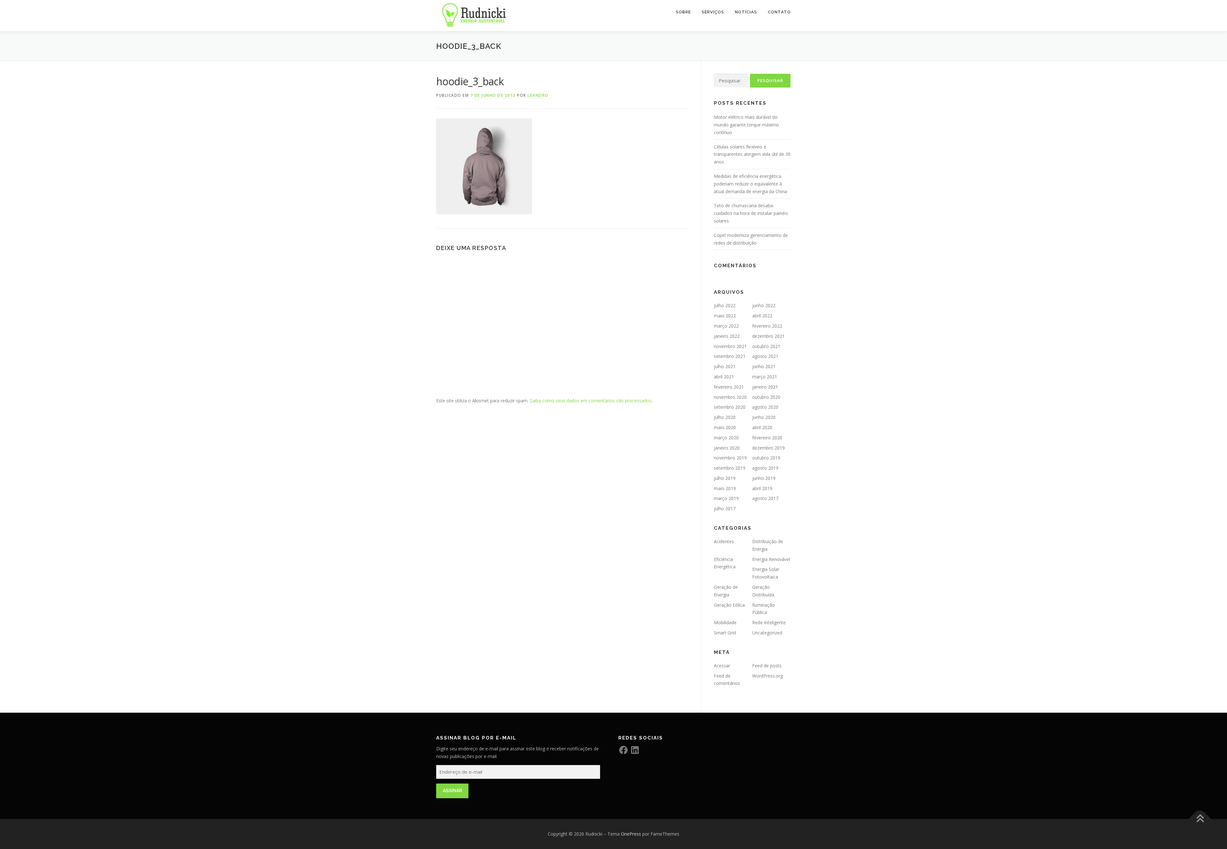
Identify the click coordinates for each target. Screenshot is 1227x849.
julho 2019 (725, 478)
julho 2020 (725, 417)
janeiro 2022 (727, 336)
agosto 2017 (765, 498)
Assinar (452, 790)
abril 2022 (762, 316)
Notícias (746, 12)
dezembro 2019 (768, 448)
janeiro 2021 (765, 387)
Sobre (683, 12)
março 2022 (726, 326)
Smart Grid (725, 633)
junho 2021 (764, 366)
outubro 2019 (766, 458)
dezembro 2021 (768, 336)
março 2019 (726, 498)
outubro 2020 (766, 397)
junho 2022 (764, 305)
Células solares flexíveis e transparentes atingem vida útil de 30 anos (752, 154)
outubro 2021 (766, 346)
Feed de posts (767, 666)
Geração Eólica (729, 605)
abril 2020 (762, 427)
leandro (538, 95)
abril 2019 (762, 488)
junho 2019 (764, 478)
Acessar (722, 666)
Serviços (713, 12)
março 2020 (726, 438)
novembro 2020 (730, 397)
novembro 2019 (730, 458)
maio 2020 (725, 427)
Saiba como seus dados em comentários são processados (591, 401)
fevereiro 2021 (729, 387)
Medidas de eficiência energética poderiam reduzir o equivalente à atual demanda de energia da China (750, 183)
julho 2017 (725, 508)
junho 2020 (764, 417)
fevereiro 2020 (767, 438)
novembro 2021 (730, 346)
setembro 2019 (729, 468)
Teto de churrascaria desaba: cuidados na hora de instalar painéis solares (751, 213)
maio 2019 (725, 488)
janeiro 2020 (727, 448)
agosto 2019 (765, 468)
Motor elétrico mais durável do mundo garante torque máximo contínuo (746, 124)
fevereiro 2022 (767, 326)
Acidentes (724, 541)
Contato (779, 12)
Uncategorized (767, 633)
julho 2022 (725, 305)
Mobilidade (725, 622)
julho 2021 (725, 366)
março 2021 (764, 377)
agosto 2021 (765, 356)
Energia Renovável (771, 559)
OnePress (631, 834)
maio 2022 (725, 316)
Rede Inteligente (769, 622)
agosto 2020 (765, 407)
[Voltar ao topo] (1200, 819)
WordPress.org (767, 676)
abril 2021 (724, 377)
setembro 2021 (729, 356)
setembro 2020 (729, 407)
